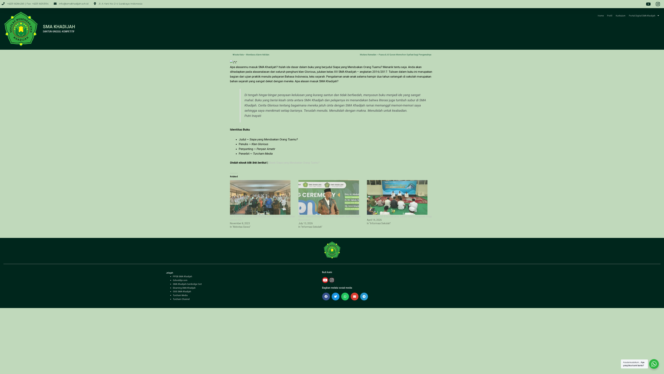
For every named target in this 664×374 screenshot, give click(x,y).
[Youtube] (325, 280)
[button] (326, 296)
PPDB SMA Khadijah (182, 276)
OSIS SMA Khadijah (182, 291)
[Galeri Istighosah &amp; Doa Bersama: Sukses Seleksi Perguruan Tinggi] (399, 197)
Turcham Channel (181, 299)
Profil (609, 15)
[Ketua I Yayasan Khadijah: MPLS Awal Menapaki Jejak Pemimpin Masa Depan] (330, 197)
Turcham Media (180, 295)
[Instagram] (332, 280)
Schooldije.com (180, 280)
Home (600, 15)
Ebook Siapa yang (294, 162)
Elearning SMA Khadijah (184, 287)
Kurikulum (620, 15)
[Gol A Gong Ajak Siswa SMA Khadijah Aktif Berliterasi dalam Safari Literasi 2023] (262, 197)
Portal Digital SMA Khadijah (642, 15)
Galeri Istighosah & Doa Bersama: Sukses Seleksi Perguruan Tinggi (399, 216)
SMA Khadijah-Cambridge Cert (187, 284)
